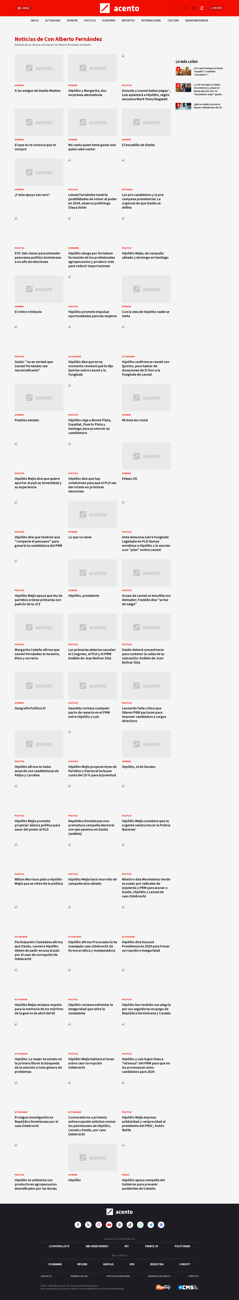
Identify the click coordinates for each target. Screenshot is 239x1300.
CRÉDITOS (193, 1276)
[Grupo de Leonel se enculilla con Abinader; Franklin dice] (146, 583)
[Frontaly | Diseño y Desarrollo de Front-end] (163, 1287)
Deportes (128, 21)
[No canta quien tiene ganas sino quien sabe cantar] (92, 131)
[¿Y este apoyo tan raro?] (39, 185)
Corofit (184, 1264)
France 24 (151, 1246)
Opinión (72, 21)
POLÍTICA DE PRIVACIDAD (118, 1276)
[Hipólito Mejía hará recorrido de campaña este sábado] (92, 871)
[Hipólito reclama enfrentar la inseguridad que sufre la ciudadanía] (92, 992)
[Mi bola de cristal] (146, 410)
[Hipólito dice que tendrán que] (39, 527)
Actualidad (52, 21)
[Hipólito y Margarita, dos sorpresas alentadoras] (92, 78)
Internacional (151, 21)
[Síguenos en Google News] (161, 1225)
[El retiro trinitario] (39, 297)
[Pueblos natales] (39, 410)
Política (90, 21)
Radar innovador (196, 21)
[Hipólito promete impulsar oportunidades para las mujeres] (92, 297)
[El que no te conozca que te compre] (39, 131)
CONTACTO (46, 1276)
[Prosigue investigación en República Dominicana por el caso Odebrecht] (39, 1109)
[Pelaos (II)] (146, 468)
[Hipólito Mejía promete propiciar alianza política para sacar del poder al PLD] (39, 811)
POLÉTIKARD (182, 1246)
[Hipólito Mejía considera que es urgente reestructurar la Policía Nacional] (146, 811)
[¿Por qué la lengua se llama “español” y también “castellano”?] (200, 73)
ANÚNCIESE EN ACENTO (159, 1276)
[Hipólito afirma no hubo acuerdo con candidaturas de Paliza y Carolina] (39, 754)
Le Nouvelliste (59, 1246)
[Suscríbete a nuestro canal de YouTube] (194, 8)
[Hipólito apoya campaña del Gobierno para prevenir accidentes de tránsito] (146, 1168)
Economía (108, 21)
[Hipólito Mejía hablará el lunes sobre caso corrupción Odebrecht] (92, 1049)
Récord (82, 1264)
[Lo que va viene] (92, 527)
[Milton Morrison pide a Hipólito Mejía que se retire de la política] (39, 871)
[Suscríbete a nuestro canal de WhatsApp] (140, 1225)
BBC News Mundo (97, 1246)
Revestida (157, 1264)
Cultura (173, 21)
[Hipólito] (92, 1168)
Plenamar (55, 1264)
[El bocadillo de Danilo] (146, 131)
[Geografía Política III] (39, 698)
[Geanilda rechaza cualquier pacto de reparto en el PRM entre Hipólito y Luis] (92, 698)
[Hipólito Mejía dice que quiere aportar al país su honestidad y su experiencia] (39, 468)
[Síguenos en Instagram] (186, 8)
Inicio (35, 21)
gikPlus (108, 1264)
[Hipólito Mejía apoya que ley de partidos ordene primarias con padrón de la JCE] (39, 583)
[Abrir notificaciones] (202, 8)
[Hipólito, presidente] (92, 583)
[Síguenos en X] (178, 8)
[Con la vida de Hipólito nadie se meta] (146, 297)
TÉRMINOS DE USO (79, 1276)
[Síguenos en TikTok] (130, 1225)
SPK (131, 1264)
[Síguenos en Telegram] (150, 1225)
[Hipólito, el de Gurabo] (146, 754)
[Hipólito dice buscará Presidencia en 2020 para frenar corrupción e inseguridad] (146, 934)
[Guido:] (39, 351)
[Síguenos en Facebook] (170, 8)
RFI (127, 1246)
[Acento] (119, 1212)
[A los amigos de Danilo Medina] (39, 78)
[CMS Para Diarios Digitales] (188, 1287)
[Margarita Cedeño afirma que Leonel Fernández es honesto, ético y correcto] (39, 640)
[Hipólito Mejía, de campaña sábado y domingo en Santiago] (146, 243)
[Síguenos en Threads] (119, 1225)
